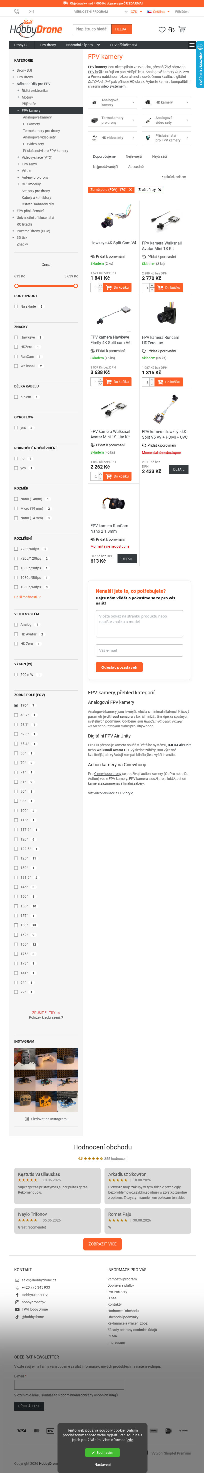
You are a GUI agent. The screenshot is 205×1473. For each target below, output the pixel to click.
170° (27, 705)
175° (27, 954)
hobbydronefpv (34, 1302)
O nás (112, 1298)
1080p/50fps (34, 578)
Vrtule (26, 171)
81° (26, 782)
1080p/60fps (34, 587)
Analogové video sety (39, 137)
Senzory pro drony (36, 191)
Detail (178, 469)
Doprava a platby (121, 1285)
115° (27, 820)
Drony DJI (24, 70)
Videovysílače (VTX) (37, 157)
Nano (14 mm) (35, 518)
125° (28, 858)
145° (27, 887)
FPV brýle (125, 793)
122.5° (29, 849)
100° (27, 811)
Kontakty (115, 1304)
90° (26, 791)
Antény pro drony (35, 177)
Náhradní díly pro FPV (33, 84)
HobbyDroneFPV (35, 1295)
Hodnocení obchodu (102, 1147)
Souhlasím (104, 1453)
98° (26, 801)
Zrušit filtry (43, 1013)
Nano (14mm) (34, 499)
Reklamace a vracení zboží (128, 1323)
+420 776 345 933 (36, 1287)
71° (26, 772)
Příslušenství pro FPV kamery (45, 151)
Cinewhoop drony (108, 774)
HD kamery (31, 124)
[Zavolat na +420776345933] (21, 11)
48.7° (28, 715)
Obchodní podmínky (123, 1317)
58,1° (27, 725)
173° (27, 963)
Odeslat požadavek (119, 667)
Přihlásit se (29, 1406)
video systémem (113, 86)
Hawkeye (31, 337)
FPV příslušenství (30, 211)
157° (27, 916)
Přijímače (29, 104)
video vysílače (104, 793)
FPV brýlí (95, 72)
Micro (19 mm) (35, 508)
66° (26, 753)
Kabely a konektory (36, 198)
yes (26, 428)
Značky (22, 244)
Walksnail (31, 366)
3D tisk (22, 238)
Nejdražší (159, 156)
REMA (112, 1336)
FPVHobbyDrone (35, 1309)
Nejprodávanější (105, 167)
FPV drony (25, 77)
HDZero (29, 347)
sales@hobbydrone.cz (39, 1280)
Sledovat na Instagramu (49, 1119)
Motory (27, 97)
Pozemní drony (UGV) (33, 231)
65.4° (28, 744)
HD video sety (33, 144)
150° (27, 896)
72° (26, 992)
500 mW (30, 675)
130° (27, 868)
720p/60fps (33, 549)
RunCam (30, 357)
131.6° (29, 877)
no (25, 459)
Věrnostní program (91, 11)
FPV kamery (31, 111)
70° (26, 763)
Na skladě (31, 306)
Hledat (121, 29)
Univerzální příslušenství (35, 218)
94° (26, 982)
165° (28, 944)
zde (130, 1440)
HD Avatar (31, 634)
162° (27, 935)
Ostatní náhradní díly (38, 204)
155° (28, 906)
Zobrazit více (102, 1244)
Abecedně (136, 167)
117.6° (29, 830)
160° (28, 925)
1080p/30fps (34, 568)
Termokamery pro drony (41, 131)
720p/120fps (34, 558)
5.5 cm (29, 397)
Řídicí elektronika (35, 91)
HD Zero (30, 644)
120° (27, 839)
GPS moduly (31, 184)
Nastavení (102, 1465)
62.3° (28, 734)
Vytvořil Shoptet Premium (171, 1453)
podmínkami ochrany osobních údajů (89, 1395)
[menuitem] (21, 45)
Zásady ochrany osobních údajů (132, 1330)
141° (27, 973)
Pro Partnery (117, 1292)
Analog (29, 624)
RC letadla (24, 224)
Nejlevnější (134, 156)
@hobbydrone (33, 1317)
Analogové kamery (37, 117)
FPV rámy (29, 164)
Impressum (116, 1343)
